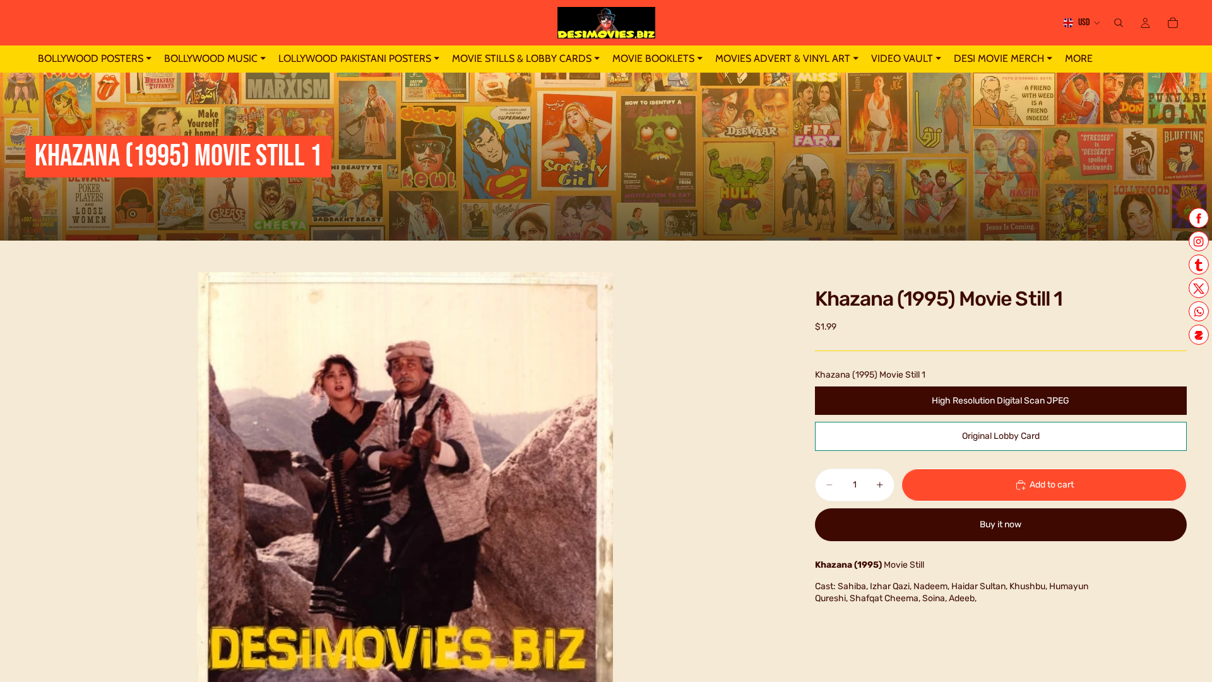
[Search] (1118, 23)
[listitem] (1079, 59)
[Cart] (1173, 23)
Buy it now (1000, 524)
